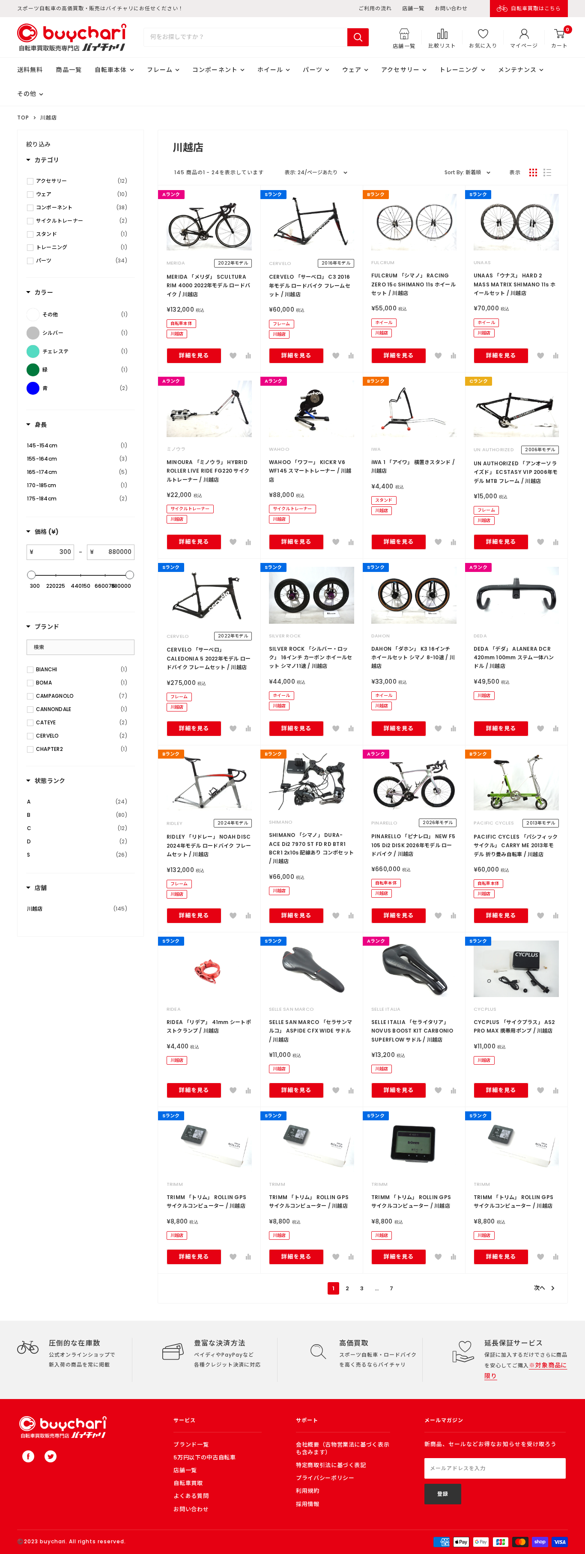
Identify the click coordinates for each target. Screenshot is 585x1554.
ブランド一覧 (191, 1445)
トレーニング (458, 69)
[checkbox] (82, 181)
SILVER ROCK (285, 635)
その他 (26, 93)
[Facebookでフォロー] (28, 1456)
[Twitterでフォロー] (51, 1456)
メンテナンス (517, 69)
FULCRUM (383, 262)
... (377, 1288)
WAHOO (279, 449)
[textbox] (53, 552)
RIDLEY (174, 823)
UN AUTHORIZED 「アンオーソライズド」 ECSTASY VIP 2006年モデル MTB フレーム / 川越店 (516, 472)
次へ (539, 1288)
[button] (233, 355)
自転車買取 (188, 1483)
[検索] (358, 37)
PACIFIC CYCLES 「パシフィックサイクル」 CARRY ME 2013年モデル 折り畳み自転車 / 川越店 (516, 845)
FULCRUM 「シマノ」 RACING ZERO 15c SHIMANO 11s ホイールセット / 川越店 (413, 284)
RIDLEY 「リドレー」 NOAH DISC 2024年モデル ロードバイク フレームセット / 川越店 (209, 845)
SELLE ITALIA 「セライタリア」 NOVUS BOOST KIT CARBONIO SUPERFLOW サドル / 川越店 (412, 1030)
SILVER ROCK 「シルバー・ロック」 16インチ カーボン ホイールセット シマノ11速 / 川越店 (310, 657)
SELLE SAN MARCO (291, 1009)
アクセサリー (400, 69)
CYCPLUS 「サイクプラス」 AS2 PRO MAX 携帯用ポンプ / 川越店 (514, 1026)
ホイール (270, 69)
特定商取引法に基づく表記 (331, 1465)
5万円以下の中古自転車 (204, 1457)
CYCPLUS (485, 1009)
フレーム (160, 69)
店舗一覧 (413, 8)
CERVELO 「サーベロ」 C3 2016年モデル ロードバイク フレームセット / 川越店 (309, 285)
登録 (442, 1493)
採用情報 (307, 1504)
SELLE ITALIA (386, 1009)
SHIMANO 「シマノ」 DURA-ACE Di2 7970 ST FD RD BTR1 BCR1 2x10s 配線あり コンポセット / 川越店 (311, 848)
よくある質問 (191, 1496)
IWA (376, 449)
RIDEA (174, 1009)
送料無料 (30, 69)
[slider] (31, 575)
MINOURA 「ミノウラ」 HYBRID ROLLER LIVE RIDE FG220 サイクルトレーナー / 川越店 (208, 470)
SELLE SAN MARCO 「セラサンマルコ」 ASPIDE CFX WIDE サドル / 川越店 (310, 1030)
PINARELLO (384, 822)
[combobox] (245, 37)
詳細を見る (194, 355)
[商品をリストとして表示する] (547, 172)
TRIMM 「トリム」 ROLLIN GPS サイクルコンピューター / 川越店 (206, 1201)
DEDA (480, 635)
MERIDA (176, 262)
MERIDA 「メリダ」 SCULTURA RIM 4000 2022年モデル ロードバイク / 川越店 (208, 285)
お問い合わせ (451, 8)
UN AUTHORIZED (494, 449)
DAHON (380, 635)
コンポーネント (215, 69)
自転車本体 (111, 69)
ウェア (351, 69)
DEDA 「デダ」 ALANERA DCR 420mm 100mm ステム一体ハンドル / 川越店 (514, 657)
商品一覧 (68, 69)
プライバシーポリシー (325, 1478)
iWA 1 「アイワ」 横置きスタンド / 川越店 (413, 466)
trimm (175, 1184)
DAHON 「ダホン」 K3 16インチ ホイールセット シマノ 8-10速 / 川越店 (413, 657)
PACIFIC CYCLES (494, 822)
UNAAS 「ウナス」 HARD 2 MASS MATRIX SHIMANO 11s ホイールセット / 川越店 (514, 284)
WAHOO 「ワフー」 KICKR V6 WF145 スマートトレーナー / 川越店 (310, 470)
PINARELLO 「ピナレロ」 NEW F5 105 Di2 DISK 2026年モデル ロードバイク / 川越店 (413, 845)
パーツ (312, 69)
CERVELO (280, 263)
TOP (23, 117)
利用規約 (307, 1491)
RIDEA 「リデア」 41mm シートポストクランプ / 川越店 (209, 1026)
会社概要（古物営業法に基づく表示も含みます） (342, 1448)
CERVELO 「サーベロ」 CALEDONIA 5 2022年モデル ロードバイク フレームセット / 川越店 (209, 658)
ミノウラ (176, 449)
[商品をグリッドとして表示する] (533, 172)
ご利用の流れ (375, 8)
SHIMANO (281, 822)
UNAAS (482, 262)
